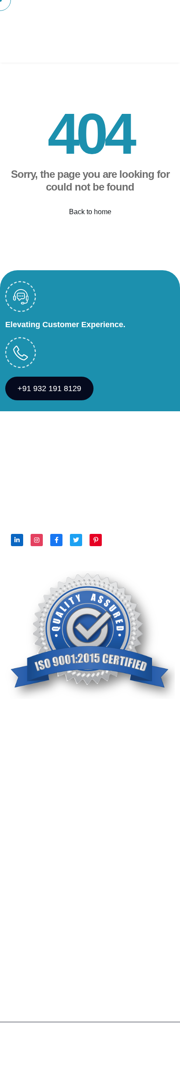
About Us (62, 15)
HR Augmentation (32, 890)
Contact (156, 15)
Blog (16, 47)
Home (18, 15)
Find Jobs (59, 47)
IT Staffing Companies (39, 978)
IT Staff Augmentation (38, 960)
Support (67, 1073)
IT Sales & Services (35, 925)
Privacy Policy (27, 1073)
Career (16, 808)
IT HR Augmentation (36, 907)
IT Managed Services (38, 942)
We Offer (110, 15)
